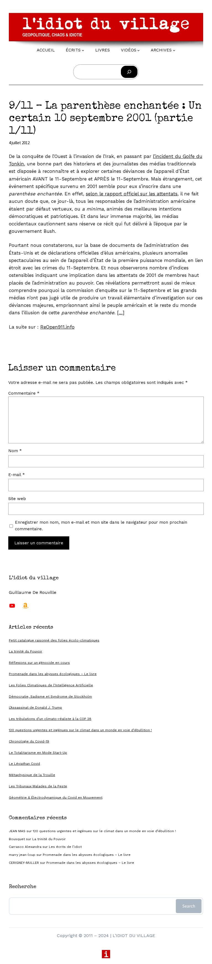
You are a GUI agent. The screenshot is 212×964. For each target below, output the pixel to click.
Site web (17, 498)
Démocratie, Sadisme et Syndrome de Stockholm (50, 696)
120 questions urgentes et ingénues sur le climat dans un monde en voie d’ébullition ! (80, 730)
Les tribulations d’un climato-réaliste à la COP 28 (50, 719)
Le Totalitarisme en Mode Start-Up (38, 753)
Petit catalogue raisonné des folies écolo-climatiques (54, 640)
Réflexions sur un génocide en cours (39, 663)
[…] (120, 312)
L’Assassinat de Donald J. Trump (35, 707)
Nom (15, 450)
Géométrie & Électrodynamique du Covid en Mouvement (55, 797)
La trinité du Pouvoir (25, 651)
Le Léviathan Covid (24, 764)
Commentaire (23, 393)
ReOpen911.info (57, 327)
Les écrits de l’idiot (65, 847)
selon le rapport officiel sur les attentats (131, 193)
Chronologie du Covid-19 (29, 741)
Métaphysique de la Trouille (32, 775)
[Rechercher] (129, 72)
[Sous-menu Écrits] (83, 50)
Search (188, 906)
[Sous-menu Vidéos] (138, 50)
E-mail (16, 474)
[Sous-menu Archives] (174, 50)
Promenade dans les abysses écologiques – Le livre (53, 674)
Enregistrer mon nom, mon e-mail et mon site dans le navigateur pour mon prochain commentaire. (101, 525)
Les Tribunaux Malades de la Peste (38, 786)
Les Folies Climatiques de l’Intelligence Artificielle (51, 685)
